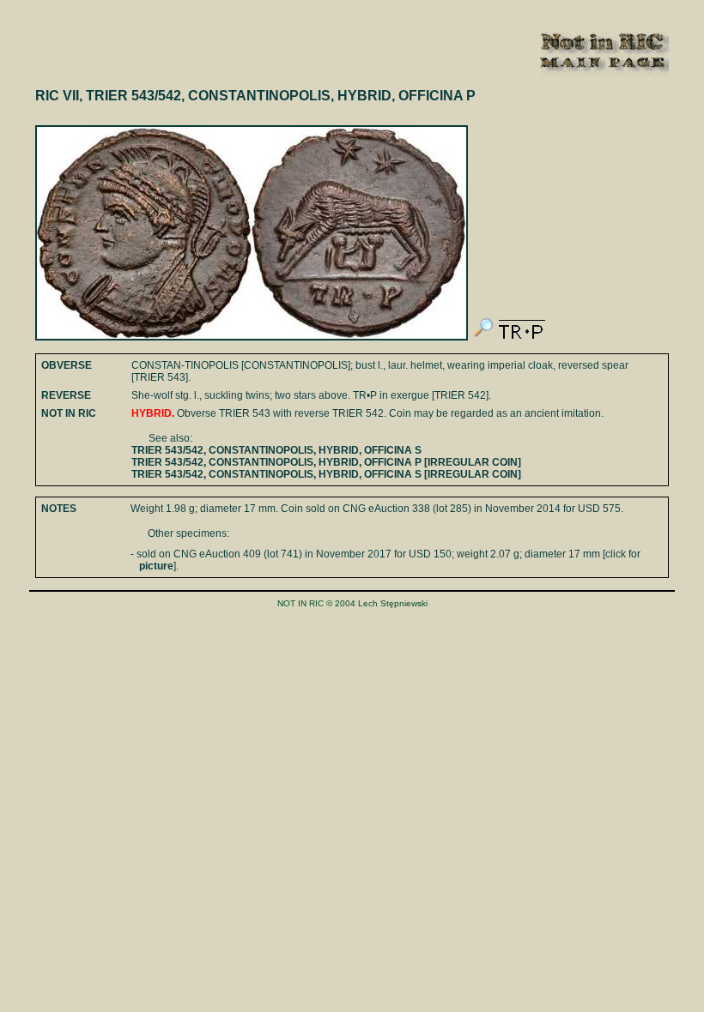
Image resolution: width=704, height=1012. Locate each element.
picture (156, 566)
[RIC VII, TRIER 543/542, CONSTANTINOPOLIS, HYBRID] (483, 337)
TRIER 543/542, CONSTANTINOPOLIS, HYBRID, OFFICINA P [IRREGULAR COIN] (326, 462)
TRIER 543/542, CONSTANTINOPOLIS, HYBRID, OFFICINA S (276, 450)
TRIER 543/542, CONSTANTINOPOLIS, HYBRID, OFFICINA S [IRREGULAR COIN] (326, 474)
